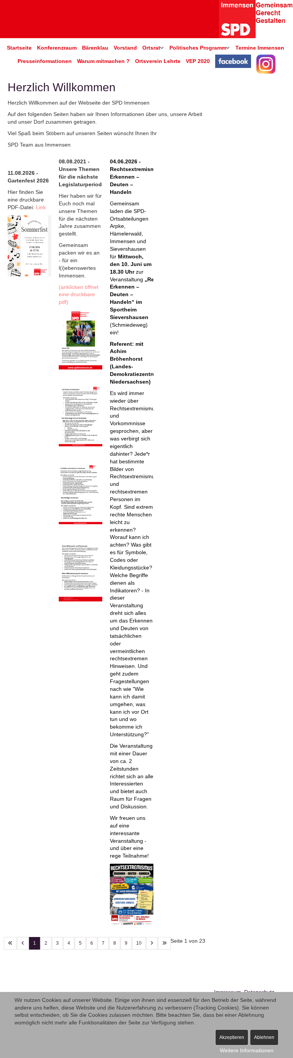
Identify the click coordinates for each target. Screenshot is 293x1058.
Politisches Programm (197, 48)
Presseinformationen (45, 61)
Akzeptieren (231, 1037)
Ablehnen (264, 1037)
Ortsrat (151, 48)
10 (139, 943)
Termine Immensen (259, 48)
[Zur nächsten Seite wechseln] (152, 943)
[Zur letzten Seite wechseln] (164, 943)
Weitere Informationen (247, 1050)
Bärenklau (95, 48)
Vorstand (125, 48)
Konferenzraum (57, 48)
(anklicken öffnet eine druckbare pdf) (78, 294)
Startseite (19, 48)
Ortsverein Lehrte (157, 61)
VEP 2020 (198, 61)
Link (40, 207)
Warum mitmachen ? (103, 61)
